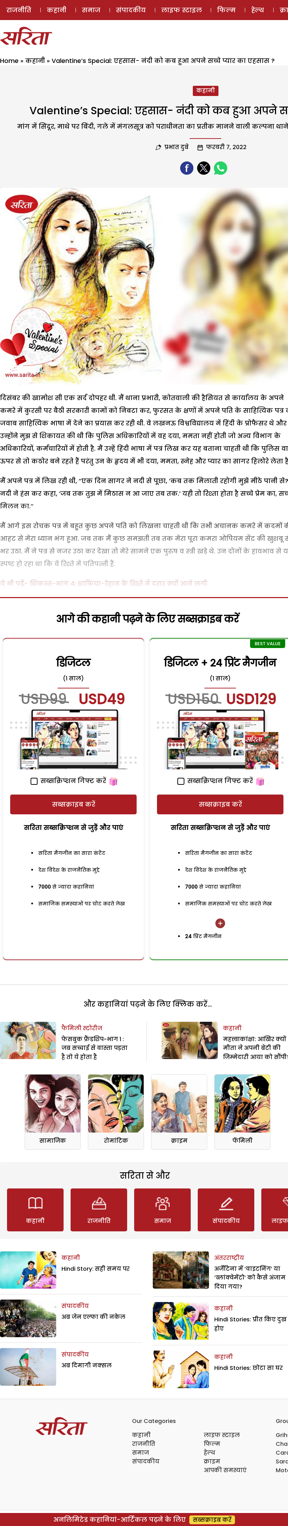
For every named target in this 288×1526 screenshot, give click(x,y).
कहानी (56, 10)
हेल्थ (257, 10)
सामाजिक (52, 1141)
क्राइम (179, 1141)
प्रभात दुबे (176, 147)
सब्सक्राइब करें (73, 804)
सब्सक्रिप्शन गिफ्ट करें (72, 780)
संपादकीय (131, 10)
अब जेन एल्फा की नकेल (93, 1317)
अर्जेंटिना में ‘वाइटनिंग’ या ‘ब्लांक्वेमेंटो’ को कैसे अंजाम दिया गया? (250, 1278)
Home (9, 60)
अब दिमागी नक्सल (86, 1365)
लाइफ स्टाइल (181, 10)
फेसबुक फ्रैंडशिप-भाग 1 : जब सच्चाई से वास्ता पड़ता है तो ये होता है (94, 1048)
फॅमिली (243, 1141)
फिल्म (226, 10)
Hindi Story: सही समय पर (95, 1269)
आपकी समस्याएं (225, 1470)
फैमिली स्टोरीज (81, 1028)
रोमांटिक (116, 1141)
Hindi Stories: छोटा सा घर (248, 1368)
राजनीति (18, 10)
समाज (91, 10)
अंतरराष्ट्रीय (229, 1258)
